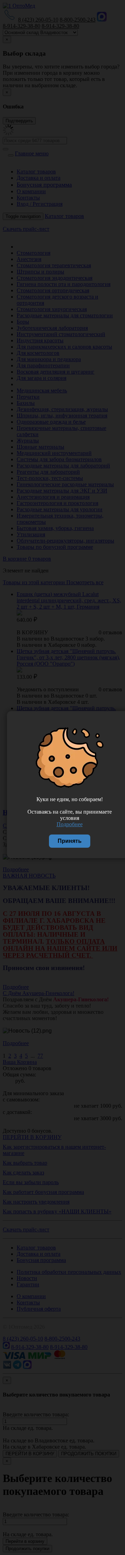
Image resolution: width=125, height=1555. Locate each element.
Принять (70, 841)
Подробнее (70, 824)
